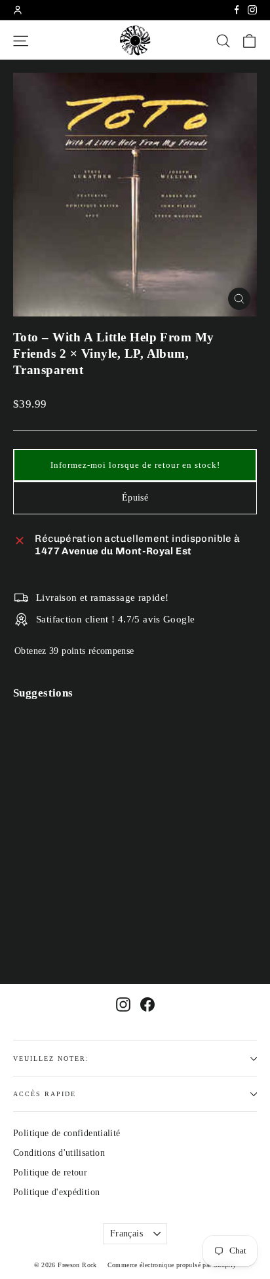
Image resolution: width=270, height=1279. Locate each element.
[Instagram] (252, 9)
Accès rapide (44, 1094)
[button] (135, 465)
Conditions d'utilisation (59, 1153)
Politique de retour (50, 1172)
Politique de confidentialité (67, 1133)
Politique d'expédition (56, 1192)
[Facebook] (236, 9)
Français (126, 1233)
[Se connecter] (17, 9)
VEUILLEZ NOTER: (51, 1058)
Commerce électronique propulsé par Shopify (172, 1265)
